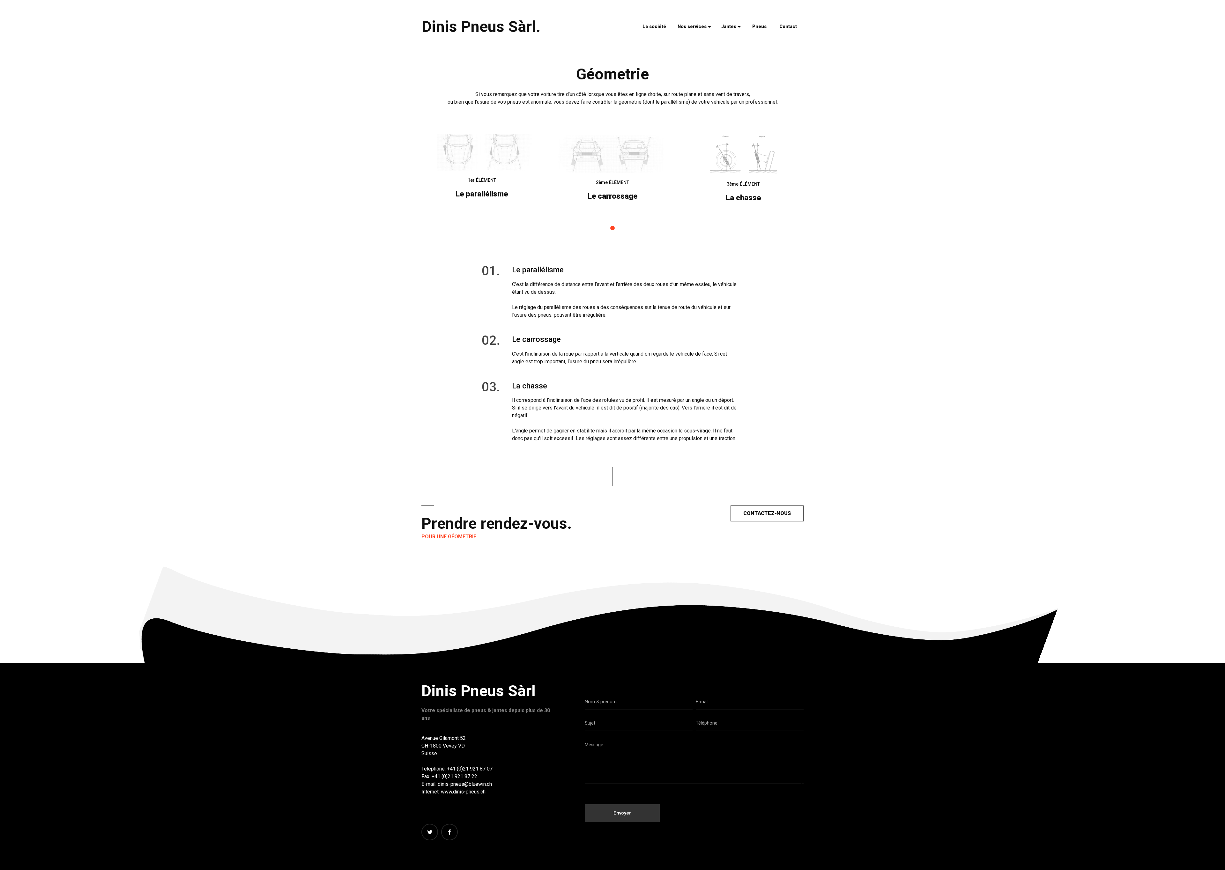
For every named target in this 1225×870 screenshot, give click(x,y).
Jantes (728, 26)
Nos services (692, 26)
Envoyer (622, 813)
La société (654, 26)
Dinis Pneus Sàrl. (481, 27)
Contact (788, 26)
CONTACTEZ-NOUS (767, 513)
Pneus (759, 26)
